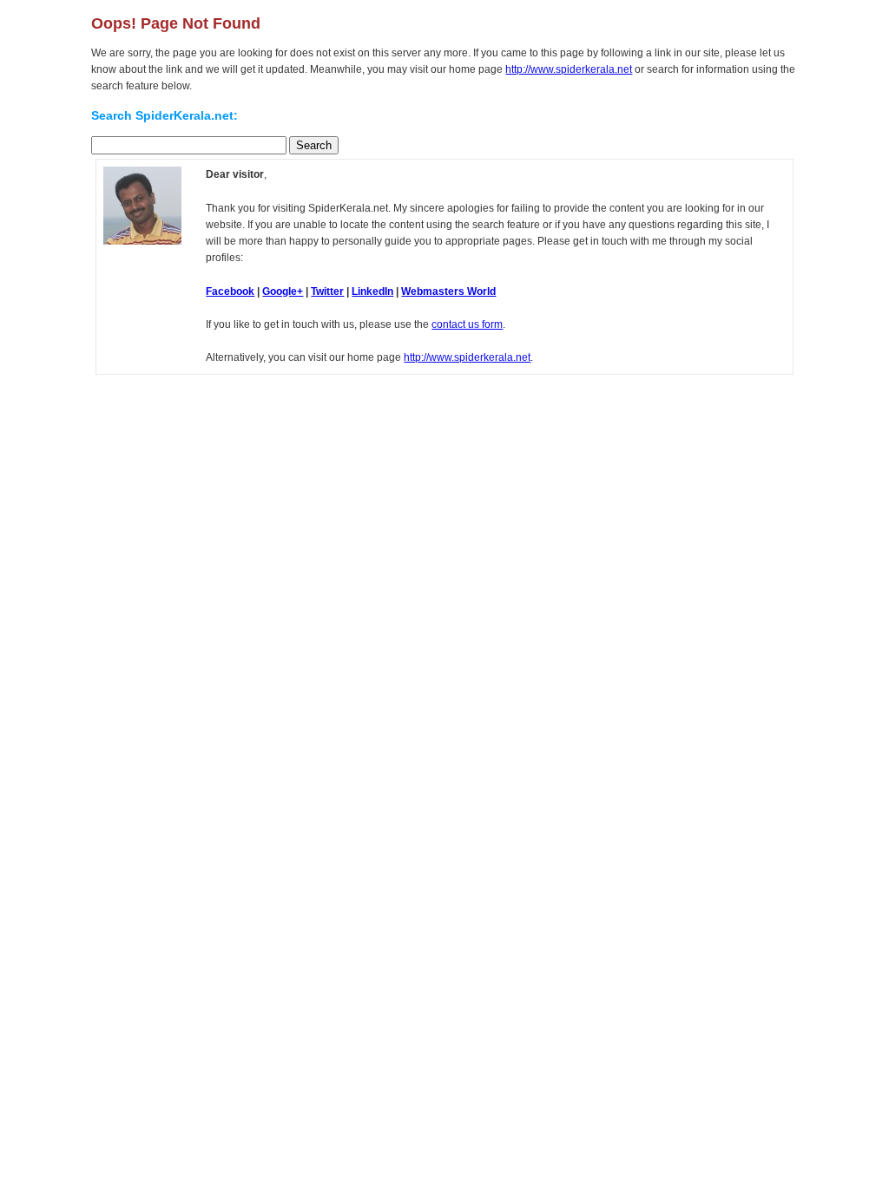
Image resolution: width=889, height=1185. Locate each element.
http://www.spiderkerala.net (568, 69)
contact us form (467, 324)
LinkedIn (372, 291)
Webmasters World (448, 291)
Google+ (282, 291)
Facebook (230, 291)
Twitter (327, 291)
